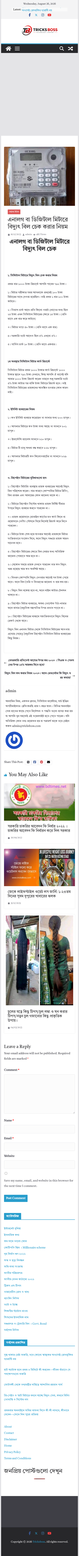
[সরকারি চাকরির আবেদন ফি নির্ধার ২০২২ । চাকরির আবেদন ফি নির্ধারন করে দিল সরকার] (39, 785)
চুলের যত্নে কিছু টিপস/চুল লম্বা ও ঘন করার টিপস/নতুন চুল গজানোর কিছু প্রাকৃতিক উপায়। (37, 1016)
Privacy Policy (12, 1452)
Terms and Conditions (17, 1458)
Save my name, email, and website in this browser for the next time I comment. (38, 1183)
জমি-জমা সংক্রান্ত (13, 1266)
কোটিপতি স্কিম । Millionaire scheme (25, 1247)
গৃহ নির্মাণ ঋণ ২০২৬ (15, 1254)
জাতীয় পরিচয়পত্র (13, 1273)
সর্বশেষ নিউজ (14, 212)
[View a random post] (70, 48)
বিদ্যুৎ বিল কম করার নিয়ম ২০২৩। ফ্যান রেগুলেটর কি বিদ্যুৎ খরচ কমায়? (38, 675)
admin (28, 234)
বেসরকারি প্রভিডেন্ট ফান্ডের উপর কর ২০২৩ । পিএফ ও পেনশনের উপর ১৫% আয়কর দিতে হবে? (41, 662)
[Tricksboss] (8, 48)
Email (9, 1138)
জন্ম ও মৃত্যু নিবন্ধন (14, 1260)
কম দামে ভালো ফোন (15, 1241)
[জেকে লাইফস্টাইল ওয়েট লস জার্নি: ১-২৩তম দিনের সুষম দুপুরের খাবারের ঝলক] (39, 851)
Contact (9, 1433)
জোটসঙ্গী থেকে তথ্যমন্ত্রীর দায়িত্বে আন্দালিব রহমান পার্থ (33, 1384)
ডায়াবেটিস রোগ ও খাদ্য (16, 1292)
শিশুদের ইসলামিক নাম (16, 1317)
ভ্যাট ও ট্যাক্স (10, 1304)
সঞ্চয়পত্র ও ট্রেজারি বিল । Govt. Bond (25, 1324)
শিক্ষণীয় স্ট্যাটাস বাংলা (16, 1311)
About (8, 1427)
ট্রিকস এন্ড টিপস (12, 1286)
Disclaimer (10, 1439)
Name (9, 1120)
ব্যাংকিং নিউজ (11, 1298)
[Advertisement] (39, 94)
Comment (11, 1070)
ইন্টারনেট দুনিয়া (12, 1228)
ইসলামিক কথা (11, 1235)
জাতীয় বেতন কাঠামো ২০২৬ (19, 1279)
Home (8, 1446)
